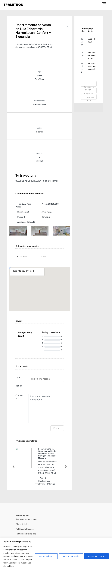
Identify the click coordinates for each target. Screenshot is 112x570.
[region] (56, 553)
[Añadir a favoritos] (67, 26)
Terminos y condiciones (26, 519)
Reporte (88, 92)
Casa (44, 256)
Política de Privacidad (26, 534)
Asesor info (90, 98)
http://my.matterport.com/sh (92, 66)
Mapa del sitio (22, 524)
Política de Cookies (24, 529)
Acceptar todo (96, 556)
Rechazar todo (71, 556)
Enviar (57, 428)
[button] (13, 466)
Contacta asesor (88, 86)
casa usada (22, 256)
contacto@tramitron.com (92, 55)
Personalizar (46, 556)
